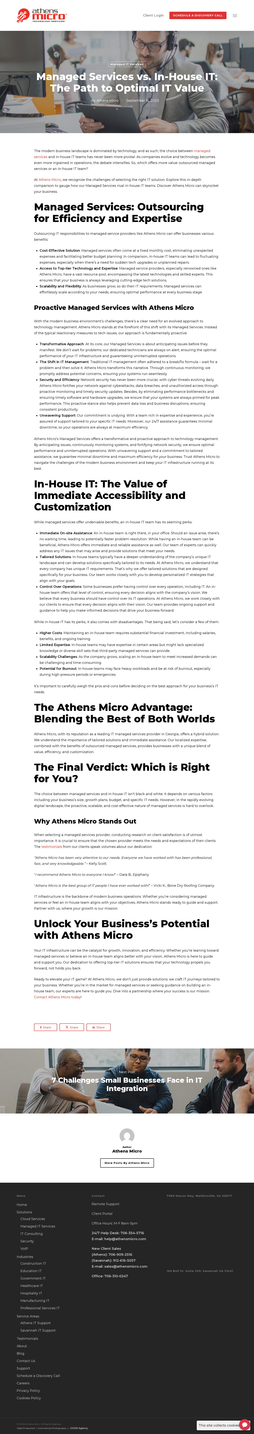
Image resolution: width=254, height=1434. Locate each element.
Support (23, 1368)
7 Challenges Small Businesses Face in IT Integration (127, 1081)
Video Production (26, 1428)
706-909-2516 (120, 1255)
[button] (235, 15)
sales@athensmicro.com (125, 1266)
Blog (20, 1353)
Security (27, 1241)
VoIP (24, 1249)
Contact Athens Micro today (57, 997)
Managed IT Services (127, 64)
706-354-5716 (132, 1233)
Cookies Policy (29, 1398)
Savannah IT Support (38, 1330)
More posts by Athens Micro (127, 1163)
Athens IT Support (35, 1323)
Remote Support (105, 1204)
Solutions (24, 1212)
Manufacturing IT (34, 1301)
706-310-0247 (116, 1276)
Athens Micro (108, 101)
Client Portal (102, 1214)
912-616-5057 (124, 1261)
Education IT (31, 1271)
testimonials (51, 847)
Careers (23, 1383)
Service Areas (28, 1316)
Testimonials (27, 1339)
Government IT (33, 1278)
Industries (25, 1257)
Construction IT (33, 1263)
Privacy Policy (28, 1391)
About (22, 1346)
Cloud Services (32, 1219)
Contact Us (26, 1361)
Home (22, 1205)
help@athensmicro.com (125, 1239)
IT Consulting (31, 1234)
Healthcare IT (31, 1286)
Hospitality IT (31, 1293)
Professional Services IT (40, 1308)
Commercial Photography (52, 1428)
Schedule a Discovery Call (38, 1376)
